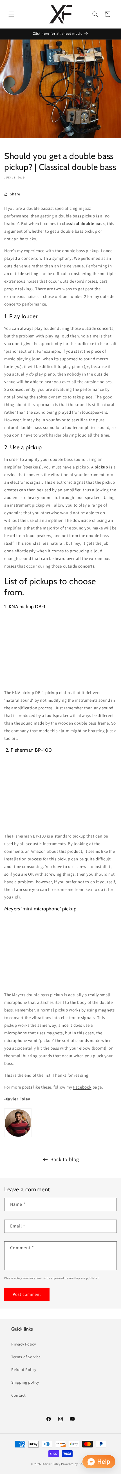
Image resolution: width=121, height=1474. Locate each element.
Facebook (82, 1087)
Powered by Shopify (75, 1464)
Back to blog (64, 1159)
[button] (11, 14)
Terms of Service (26, 1356)
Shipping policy (25, 1382)
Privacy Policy (23, 1344)
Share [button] (15, 194)
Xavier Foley (51, 1464)
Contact (18, 1395)
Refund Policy (23, 1369)
